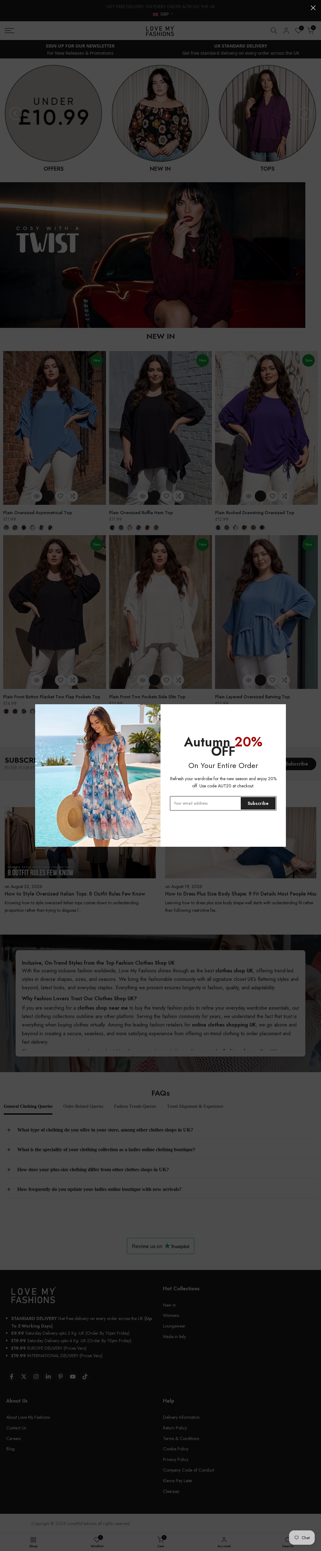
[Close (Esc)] (313, 8)
